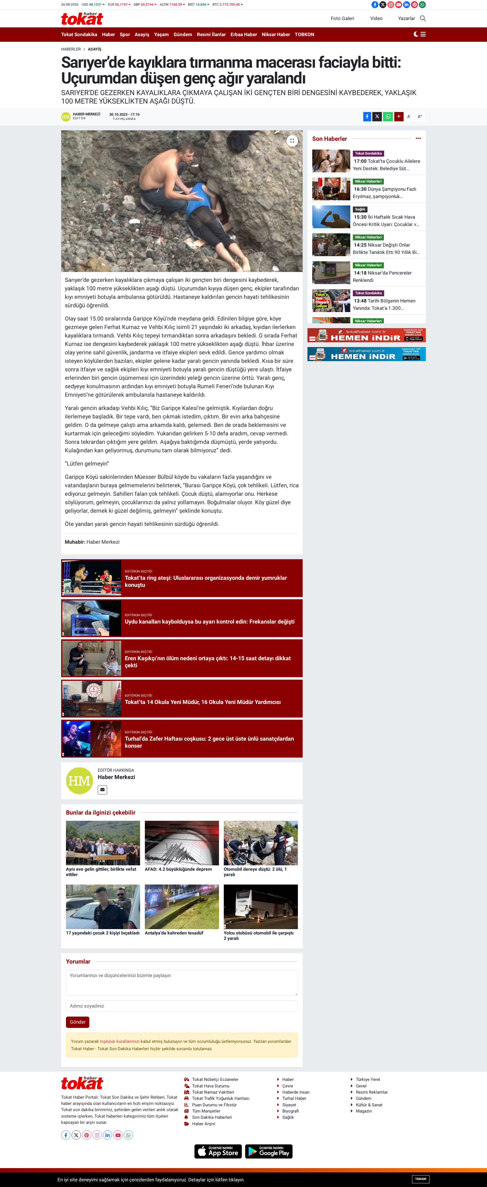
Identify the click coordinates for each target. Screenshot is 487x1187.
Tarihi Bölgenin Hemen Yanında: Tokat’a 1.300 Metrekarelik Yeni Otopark (384, 305)
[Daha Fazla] (399, 116)
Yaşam (161, 34)
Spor (125, 34)
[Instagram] (97, 1135)
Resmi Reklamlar (372, 1092)
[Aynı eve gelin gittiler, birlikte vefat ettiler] (103, 842)
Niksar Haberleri (368, 181)
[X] (76, 1135)
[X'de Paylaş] (377, 116)
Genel (361, 1086)
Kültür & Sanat (369, 1104)
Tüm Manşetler (206, 1111)
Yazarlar (406, 18)
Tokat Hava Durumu (210, 1086)
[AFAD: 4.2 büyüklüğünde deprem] (182, 842)
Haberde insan (295, 1092)
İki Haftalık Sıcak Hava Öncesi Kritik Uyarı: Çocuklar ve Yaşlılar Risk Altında (386, 221)
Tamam (420, 1179)
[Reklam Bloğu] (366, 335)
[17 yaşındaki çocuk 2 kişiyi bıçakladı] (103, 906)
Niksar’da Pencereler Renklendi (382, 276)
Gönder (78, 1022)
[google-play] (269, 1151)
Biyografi (290, 1111)
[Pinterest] (86, 1135)
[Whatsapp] (128, 1135)
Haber (108, 34)
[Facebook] (65, 1135)
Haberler (71, 49)
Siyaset (289, 1104)
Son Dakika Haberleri (212, 1117)
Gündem (183, 34)
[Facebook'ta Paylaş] (367, 116)
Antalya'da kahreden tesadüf (174, 933)
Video (376, 18)
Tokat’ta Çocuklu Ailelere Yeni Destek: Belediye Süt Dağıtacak (386, 165)
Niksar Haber (276, 34)
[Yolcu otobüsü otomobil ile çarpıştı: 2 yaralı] (261, 906)
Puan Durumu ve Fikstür (214, 1104)
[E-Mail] (102, 790)
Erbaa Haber (244, 34)
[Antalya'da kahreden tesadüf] (182, 906)
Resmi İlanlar (211, 34)
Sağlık (360, 209)
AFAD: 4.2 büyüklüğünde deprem (178, 869)
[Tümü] (418, 138)
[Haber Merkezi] (79, 780)
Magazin (364, 1111)
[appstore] (218, 1151)
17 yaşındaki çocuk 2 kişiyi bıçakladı (103, 933)
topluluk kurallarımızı (120, 1041)
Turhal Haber (294, 1098)
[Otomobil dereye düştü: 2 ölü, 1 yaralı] (261, 842)
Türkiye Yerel (368, 1079)
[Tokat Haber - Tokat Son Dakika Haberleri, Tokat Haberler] (82, 18)
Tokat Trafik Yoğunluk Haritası (220, 1098)
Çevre (287, 1086)
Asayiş (142, 34)
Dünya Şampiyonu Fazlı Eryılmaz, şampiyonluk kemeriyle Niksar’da (384, 193)
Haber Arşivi (203, 1123)
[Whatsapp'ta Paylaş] (388, 116)
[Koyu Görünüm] (416, 34)
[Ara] (423, 18)
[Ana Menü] (423, 34)
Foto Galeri (342, 18)
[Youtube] (118, 1135)
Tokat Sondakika (79, 34)
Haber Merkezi (116, 777)
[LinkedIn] (107, 1135)
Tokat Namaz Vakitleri (213, 1092)
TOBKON (304, 34)
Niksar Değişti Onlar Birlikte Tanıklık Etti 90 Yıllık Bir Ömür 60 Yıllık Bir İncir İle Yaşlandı (385, 249)
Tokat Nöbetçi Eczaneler (215, 1079)
